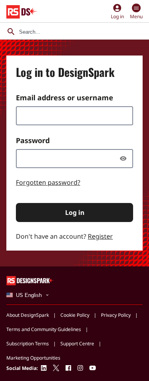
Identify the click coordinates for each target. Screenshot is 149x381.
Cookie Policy (74, 315)
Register (100, 236)
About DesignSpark (27, 315)
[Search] (11, 31)
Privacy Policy (116, 315)
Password (33, 140)
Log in (74, 212)
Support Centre (77, 343)
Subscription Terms (27, 343)
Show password (125, 159)
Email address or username (64, 97)
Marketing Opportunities (33, 357)
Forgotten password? (48, 182)
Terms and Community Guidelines (43, 329)
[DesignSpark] (30, 280)
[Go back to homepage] (22, 12)
